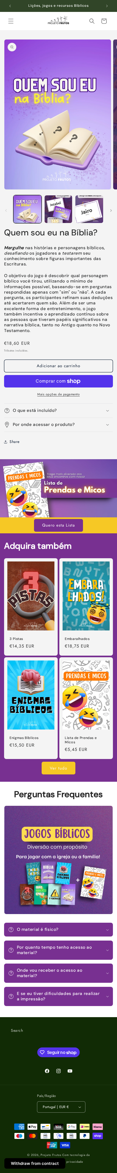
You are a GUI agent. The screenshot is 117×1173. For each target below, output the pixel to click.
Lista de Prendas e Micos (81, 740)
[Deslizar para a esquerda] (6, 210)
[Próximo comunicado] (107, 6)
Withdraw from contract (35, 1163)
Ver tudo (58, 768)
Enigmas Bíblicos (24, 738)
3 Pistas (16, 639)
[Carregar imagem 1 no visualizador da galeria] (27, 209)
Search (17, 1030)
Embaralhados (77, 639)
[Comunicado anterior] (10, 6)
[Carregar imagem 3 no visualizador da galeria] (89, 209)
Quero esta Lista (58, 525)
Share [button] (15, 441)
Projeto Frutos (51, 1155)
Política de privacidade (66, 1161)
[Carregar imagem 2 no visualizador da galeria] (58, 209)
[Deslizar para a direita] (111, 210)
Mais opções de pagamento (58, 394)
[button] (11, 21)
